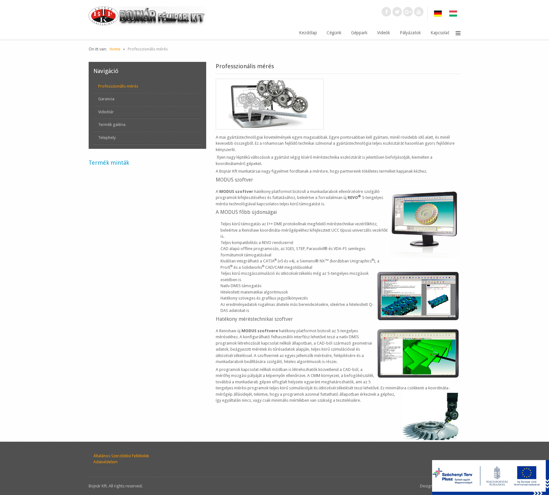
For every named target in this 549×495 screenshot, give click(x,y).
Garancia (106, 98)
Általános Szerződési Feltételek (121, 455)
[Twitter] (397, 11)
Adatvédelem (105, 461)
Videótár (106, 111)
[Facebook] (386, 11)
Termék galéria (111, 124)
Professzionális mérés (118, 86)
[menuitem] (308, 33)
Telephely (107, 137)
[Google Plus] (408, 11)
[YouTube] (419, 11)
